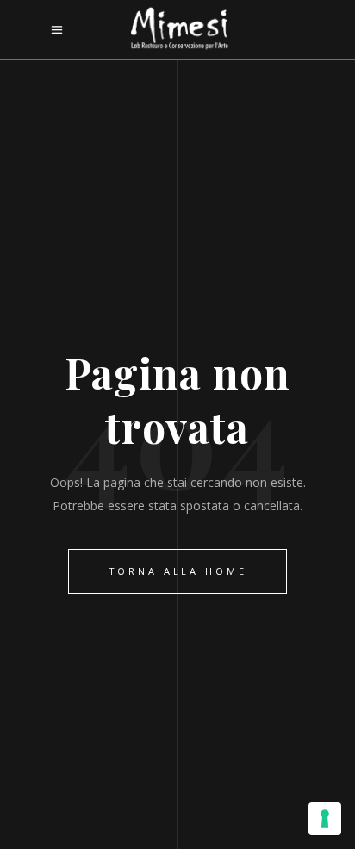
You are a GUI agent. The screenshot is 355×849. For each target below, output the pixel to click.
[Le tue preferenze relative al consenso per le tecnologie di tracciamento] (324, 818)
